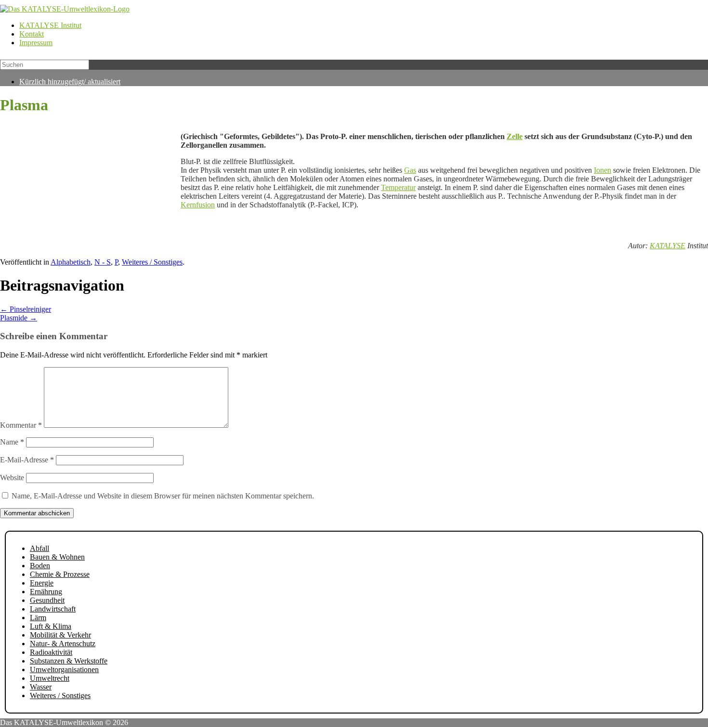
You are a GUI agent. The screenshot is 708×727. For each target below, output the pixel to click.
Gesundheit (47, 600)
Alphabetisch (71, 262)
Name (12, 442)
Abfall (39, 548)
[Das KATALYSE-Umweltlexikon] (65, 9)
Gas (410, 170)
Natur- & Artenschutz (62, 643)
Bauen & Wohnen (57, 557)
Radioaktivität (51, 652)
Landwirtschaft (53, 609)
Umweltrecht (49, 678)
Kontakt (31, 34)
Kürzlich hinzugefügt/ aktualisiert (69, 81)
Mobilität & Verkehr (60, 635)
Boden (40, 565)
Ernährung (46, 591)
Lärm (38, 617)
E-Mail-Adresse (27, 460)
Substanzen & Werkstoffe (68, 661)
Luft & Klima (50, 626)
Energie (41, 583)
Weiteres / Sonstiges (152, 262)
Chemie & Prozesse (60, 574)
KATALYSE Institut (50, 25)
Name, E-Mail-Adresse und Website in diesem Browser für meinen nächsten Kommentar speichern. (163, 496)
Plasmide (18, 318)
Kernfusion (198, 205)
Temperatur (398, 187)
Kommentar (21, 425)
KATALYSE (667, 246)
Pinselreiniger (25, 309)
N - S (102, 262)
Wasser (41, 687)
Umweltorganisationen (64, 669)
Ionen (602, 170)
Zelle (515, 136)
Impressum (35, 42)
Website (12, 477)
